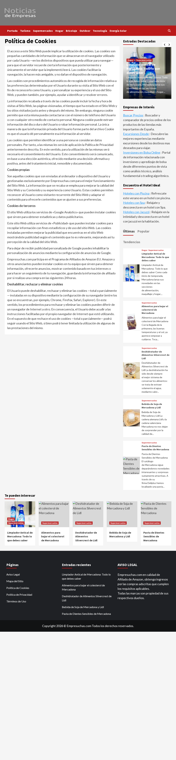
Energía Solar (118, 30)
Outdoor (85, 30)
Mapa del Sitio (14, 581)
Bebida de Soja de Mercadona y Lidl (152, 406)
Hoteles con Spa (134, 203)
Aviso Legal (13, 574)
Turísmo (25, 30)
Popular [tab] (143, 231)
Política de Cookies (17, 587)
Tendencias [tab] (131, 242)
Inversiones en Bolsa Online (141, 152)
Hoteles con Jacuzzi (136, 212)
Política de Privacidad (19, 594)
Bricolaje (71, 30)
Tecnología (100, 30)
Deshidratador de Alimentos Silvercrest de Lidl (155, 355)
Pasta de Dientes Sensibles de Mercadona (155, 448)
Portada (12, 30)
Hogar (59, 30)
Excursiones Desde (136, 134)
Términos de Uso (16, 601)
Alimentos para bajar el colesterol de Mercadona (155, 310)
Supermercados (43, 30)
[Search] (169, 30)
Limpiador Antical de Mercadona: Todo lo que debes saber (143, 69)
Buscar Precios (133, 115)
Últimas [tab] (129, 231)
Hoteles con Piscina (136, 193)
